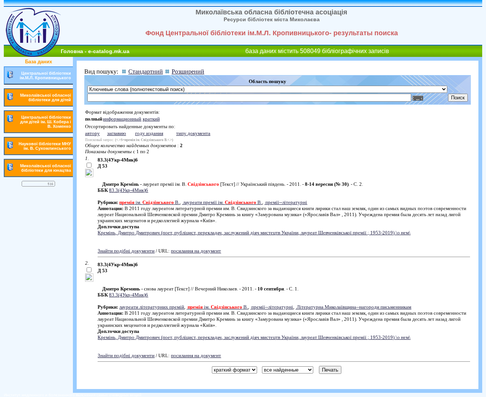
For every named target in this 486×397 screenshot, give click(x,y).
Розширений (188, 71)
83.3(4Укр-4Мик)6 (128, 190)
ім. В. (149, 202)
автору (92, 133)
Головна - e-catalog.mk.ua (95, 51)
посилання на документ (196, 251)
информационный (122, 119)
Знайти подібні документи (126, 251)
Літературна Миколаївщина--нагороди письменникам (353, 307)
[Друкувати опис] (89, 175)
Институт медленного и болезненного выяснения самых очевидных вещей (73, 395)
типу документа (193, 133)
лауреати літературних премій (151, 307)
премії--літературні (285, 202)
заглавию (116, 133)
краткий (151, 119)
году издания (149, 133)
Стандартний (145, 71)
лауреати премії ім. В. (222, 202)
